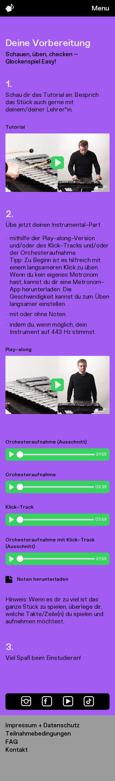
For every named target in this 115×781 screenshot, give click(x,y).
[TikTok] (89, 701)
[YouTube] (68, 701)
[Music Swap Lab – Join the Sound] (9, 10)
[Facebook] (47, 701)
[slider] (41, 184)
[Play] (11, 454)
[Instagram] (26, 701)
